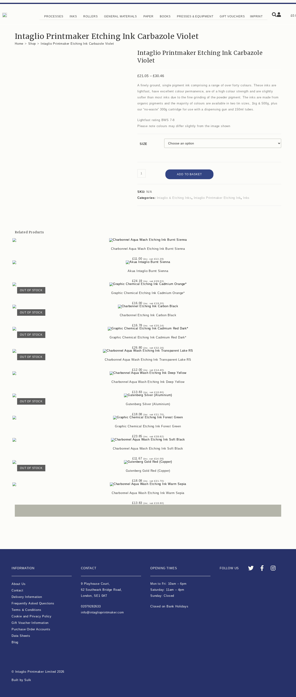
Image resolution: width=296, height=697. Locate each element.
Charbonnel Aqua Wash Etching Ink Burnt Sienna (148, 248)
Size (143, 144)
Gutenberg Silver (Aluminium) (148, 404)
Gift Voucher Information (30, 623)
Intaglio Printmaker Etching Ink (217, 198)
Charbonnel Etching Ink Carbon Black (148, 315)
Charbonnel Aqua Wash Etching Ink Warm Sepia (148, 493)
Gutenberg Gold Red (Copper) (148, 470)
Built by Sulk (21, 680)
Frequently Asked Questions (33, 603)
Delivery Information (27, 597)
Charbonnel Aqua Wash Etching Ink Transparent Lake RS (148, 359)
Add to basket (189, 174)
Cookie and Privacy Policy (32, 616)
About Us (18, 584)
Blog (15, 642)
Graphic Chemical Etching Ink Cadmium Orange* (148, 293)
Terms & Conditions (26, 610)
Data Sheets (21, 636)
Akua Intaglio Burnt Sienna (148, 271)
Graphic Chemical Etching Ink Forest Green (148, 426)
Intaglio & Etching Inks (174, 198)
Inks (246, 198)
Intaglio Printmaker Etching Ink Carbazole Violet (77, 43)
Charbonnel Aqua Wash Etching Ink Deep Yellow (147, 382)
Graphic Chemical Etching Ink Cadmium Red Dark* (148, 337)
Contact (17, 590)
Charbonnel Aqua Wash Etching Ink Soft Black (148, 448)
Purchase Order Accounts (31, 629)
